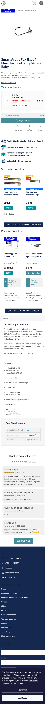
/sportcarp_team (12, 573)
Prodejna (5, 610)
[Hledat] (28, 3)
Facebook (9, 568)
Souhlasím (22, 698)
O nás (3, 589)
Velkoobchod (6, 627)
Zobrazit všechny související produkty (23, 225)
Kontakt (4, 623)
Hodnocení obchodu (23, 456)
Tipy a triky (5, 632)
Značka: (27, 11)
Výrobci (4, 602)
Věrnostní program (8, 619)
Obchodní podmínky (9, 593)
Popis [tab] (5, 318)
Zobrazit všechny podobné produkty (23, 311)
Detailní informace (8, 82)
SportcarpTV (10, 577)
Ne (28, 430)
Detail (8, 208)
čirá (5, 214)
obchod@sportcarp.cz (13, 558)
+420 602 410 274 (12, 563)
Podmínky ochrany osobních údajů (14, 597)
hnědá (11, 214)
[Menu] (41, 3)
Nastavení (22, 689)
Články (4, 606)
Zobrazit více (23, 541)
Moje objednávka (8, 636)
